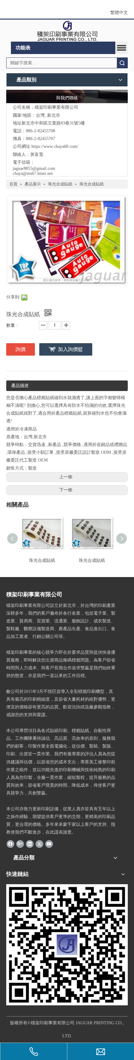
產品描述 (20, 385)
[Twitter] (39, 844)
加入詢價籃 (70, 349)
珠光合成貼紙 (42, 560)
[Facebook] (10, 844)
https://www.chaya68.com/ (54, 146)
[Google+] (20, 844)
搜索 (122, 63)
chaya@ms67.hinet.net (33, 173)
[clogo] (67, 31)
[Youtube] (49, 844)
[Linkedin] (30, 844)
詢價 (21, 349)
